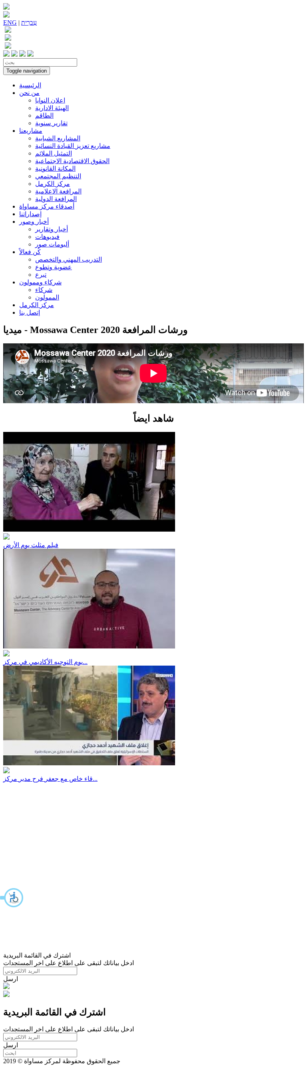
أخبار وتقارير (51, 229)
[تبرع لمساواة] (6, 986)
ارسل (10, 978)
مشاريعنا (30, 130)
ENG (10, 22)
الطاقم (44, 115)
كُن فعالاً (30, 251)
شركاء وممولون (40, 282)
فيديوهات (47, 236)
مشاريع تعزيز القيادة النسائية (72, 145)
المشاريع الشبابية (57, 138)
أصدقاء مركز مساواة (46, 206)
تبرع (40, 274)
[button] (12, 898)
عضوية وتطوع (53, 267)
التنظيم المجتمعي (58, 176)
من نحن (29, 92)
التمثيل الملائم (53, 153)
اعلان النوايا (50, 100)
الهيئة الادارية (52, 107)
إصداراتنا (30, 214)
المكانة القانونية (55, 168)
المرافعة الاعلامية (58, 191)
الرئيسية (30, 85)
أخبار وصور (34, 221)
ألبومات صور (52, 244)
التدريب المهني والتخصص (68, 259)
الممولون (47, 297)
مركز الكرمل (52, 183)
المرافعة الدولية (56, 198)
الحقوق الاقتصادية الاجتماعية (72, 161)
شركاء (43, 289)
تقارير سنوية (51, 123)
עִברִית (29, 22)
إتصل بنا (29, 312)
